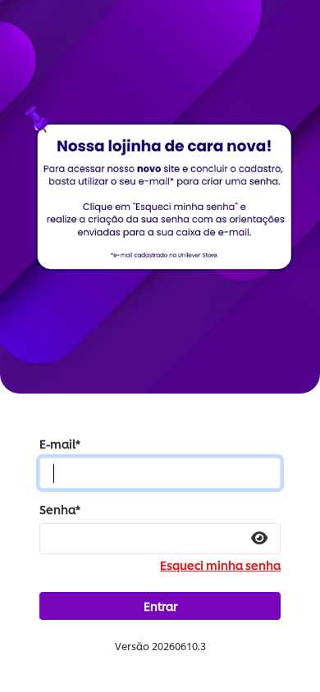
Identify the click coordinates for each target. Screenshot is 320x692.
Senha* (59, 509)
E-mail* (59, 443)
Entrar (160, 605)
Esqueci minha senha (220, 565)
